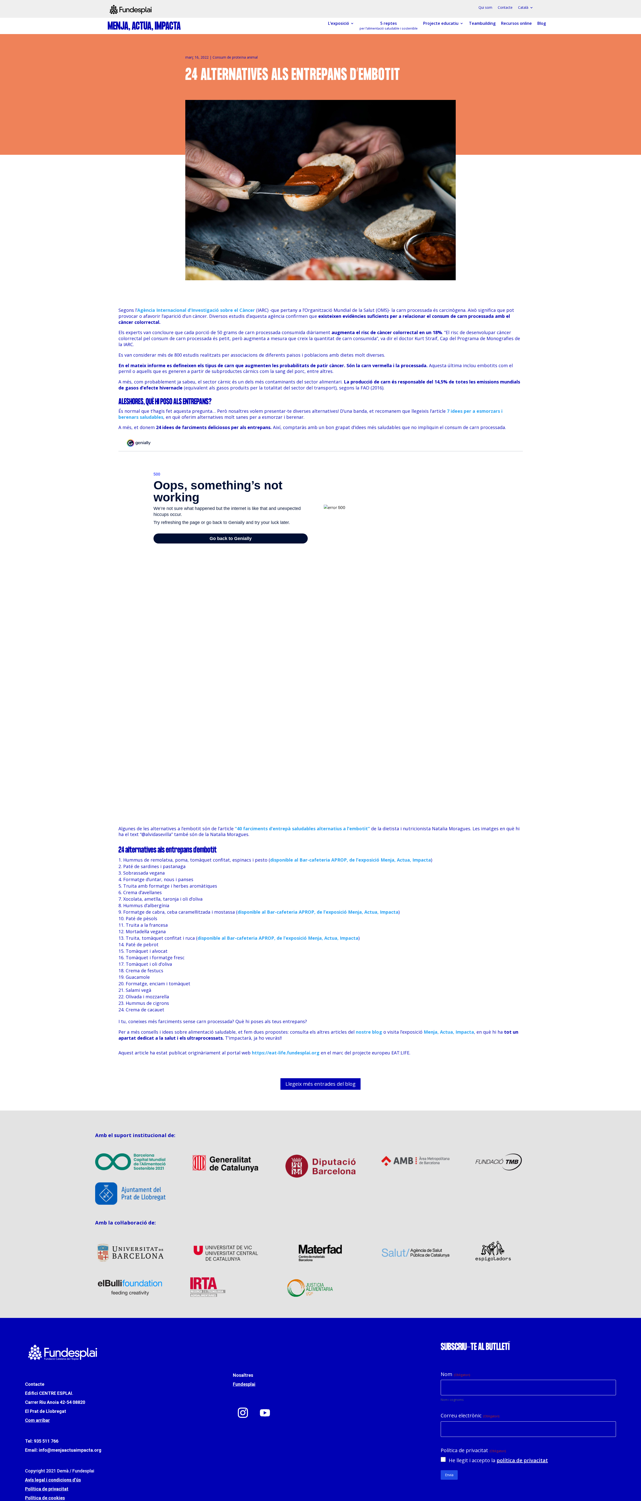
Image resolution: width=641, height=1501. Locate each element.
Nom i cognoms (452, 1399)
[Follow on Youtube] (265, 1413)
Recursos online (516, 23)
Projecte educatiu (440, 23)
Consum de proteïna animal (235, 57)
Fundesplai (244, 1384)
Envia (449, 1474)
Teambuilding (482, 23)
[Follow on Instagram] (243, 1413)
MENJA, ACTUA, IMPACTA (144, 27)
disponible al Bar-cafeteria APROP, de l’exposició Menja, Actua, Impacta (350, 860)
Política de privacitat (46, 1488)
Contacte (505, 8)
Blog (541, 23)
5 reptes (389, 26)
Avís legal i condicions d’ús (53, 1479)
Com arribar (37, 1420)
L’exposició (338, 23)
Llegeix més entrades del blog (320, 1083)
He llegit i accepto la (498, 1460)
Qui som (485, 8)
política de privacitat (522, 1460)
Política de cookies (45, 1497)
